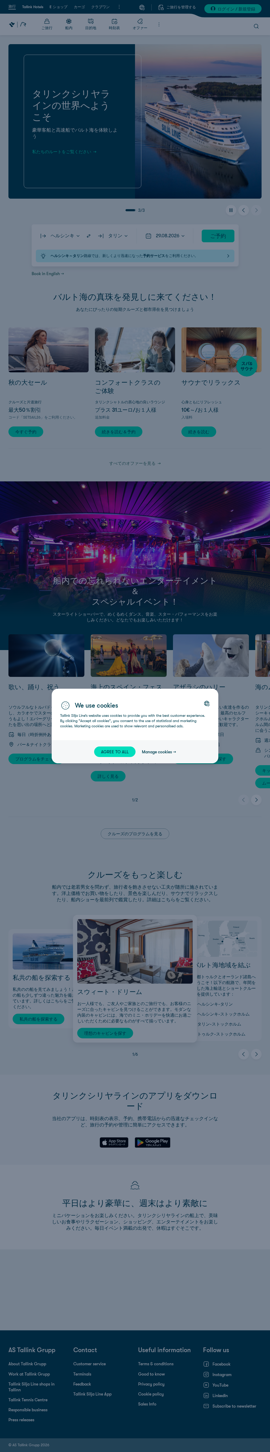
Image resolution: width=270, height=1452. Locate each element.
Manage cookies (157, 752)
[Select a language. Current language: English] (207, 703)
